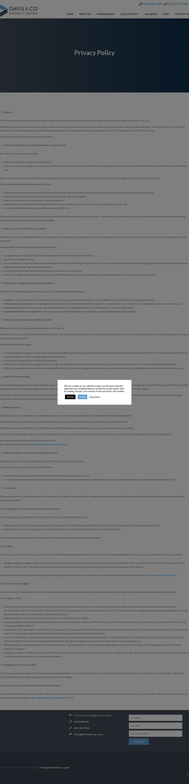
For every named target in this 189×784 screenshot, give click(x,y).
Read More (94, 397)
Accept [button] (82, 397)
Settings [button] (70, 397)
